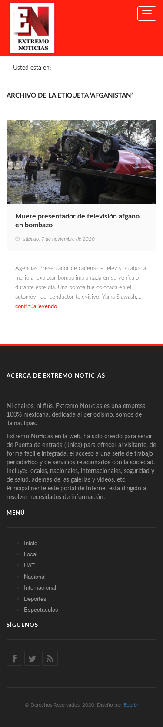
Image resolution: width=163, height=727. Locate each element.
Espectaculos (41, 609)
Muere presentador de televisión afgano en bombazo (77, 220)
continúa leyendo (36, 307)
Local (30, 554)
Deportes (35, 598)
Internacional (40, 587)
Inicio (30, 543)
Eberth (131, 704)
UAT (29, 565)
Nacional (35, 576)
